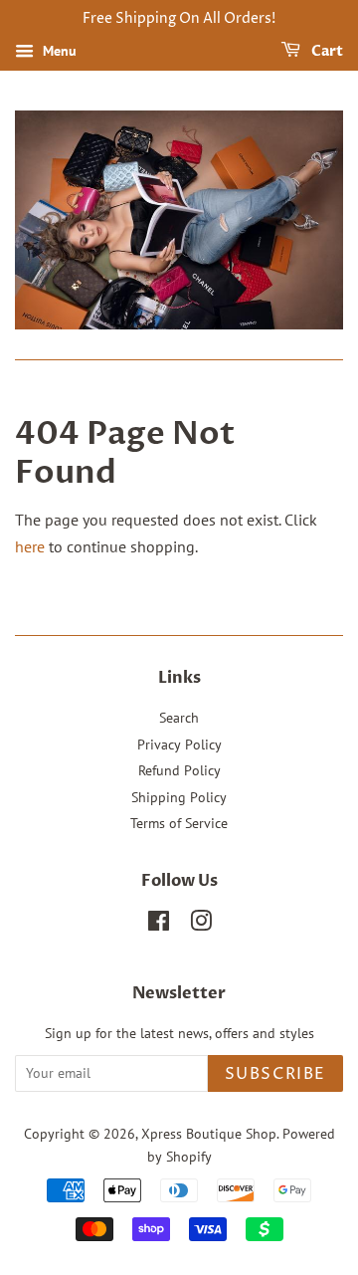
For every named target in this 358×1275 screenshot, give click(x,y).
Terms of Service (179, 823)
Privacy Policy (179, 744)
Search (179, 718)
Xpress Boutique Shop (208, 1134)
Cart (325, 51)
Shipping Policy (179, 797)
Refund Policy (179, 770)
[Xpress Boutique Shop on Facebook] (158, 925)
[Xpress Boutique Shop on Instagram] (201, 925)
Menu (58, 51)
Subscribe (275, 1074)
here (30, 546)
